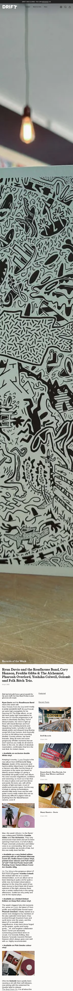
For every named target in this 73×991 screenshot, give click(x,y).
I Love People (23, 760)
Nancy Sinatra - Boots (49, 812)
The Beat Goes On (9, 989)
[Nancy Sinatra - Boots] (55, 796)
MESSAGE (45, 1)
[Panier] (70, 7)
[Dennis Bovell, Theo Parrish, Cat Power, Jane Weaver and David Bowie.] (55, 755)
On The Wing (7, 871)
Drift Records (45, 736)
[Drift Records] (55, 719)
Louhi (15, 907)
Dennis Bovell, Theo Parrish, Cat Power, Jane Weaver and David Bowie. (53, 774)
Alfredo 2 (19, 833)
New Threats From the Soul (13, 707)
